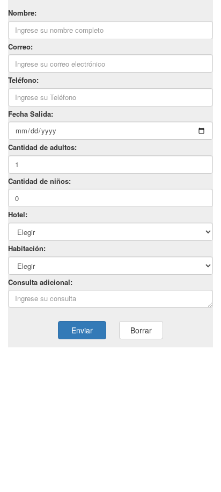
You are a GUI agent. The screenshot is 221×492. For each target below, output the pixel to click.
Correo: (20, 47)
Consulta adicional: (40, 282)
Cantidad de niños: (39, 181)
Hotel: (17, 214)
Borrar (141, 330)
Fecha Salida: (30, 114)
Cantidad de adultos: (42, 147)
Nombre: (22, 13)
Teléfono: (23, 80)
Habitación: (27, 248)
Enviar (82, 330)
